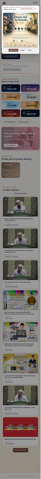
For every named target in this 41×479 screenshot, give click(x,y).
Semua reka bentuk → (26, 9)
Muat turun (12, 50)
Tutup (29, 50)
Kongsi (21, 50)
